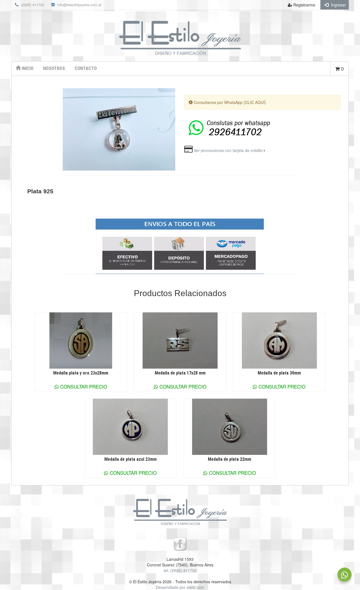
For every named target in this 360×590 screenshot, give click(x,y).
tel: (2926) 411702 (180, 570)
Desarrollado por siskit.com (180, 587)
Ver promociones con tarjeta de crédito (229, 150)
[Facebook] (180, 543)
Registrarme (303, 5)
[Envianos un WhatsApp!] (345, 575)
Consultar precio (83, 386)
